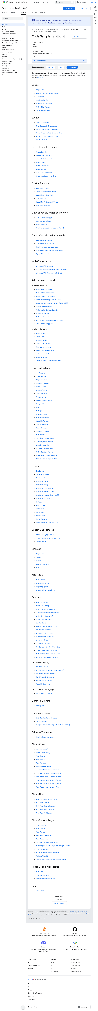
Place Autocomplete (42, 839)
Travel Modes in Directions (45, 677)
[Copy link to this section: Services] (43, 597)
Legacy (42, 12)
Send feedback (79, 37)
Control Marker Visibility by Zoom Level (49, 317)
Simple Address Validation (44, 737)
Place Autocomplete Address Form (47, 787)
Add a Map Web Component (45, 266)
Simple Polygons (41, 393)
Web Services (54, 971)
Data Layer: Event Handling (44, 488)
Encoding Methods (42, 721)
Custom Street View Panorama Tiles (48, 654)
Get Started (69, 8)
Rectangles (39, 411)
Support (73, 968)
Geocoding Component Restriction (47, 613)
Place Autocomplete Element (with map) (49, 773)
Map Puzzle (40, 891)
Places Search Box (42, 849)
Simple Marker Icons (43, 344)
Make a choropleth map (43, 221)
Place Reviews (41, 763)
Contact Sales (75, 965)
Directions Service (42, 667)
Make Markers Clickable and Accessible (49, 320)
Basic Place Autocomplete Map (46, 799)
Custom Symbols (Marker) (44, 442)
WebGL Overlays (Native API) (45, 535)
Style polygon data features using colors (49, 250)
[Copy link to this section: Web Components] (53, 261)
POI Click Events (41, 140)
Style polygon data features (45, 244)
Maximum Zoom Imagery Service (47, 657)
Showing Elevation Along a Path (46, 626)
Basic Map (39, 872)
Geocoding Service (42, 602)
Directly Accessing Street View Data (48, 647)
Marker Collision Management (46, 192)
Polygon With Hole (42, 404)
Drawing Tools (40, 706)
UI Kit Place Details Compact (45, 806)
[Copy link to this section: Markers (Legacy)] (49, 329)
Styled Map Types (42, 198)
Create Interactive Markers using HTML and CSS (52, 303)
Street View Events (42, 640)
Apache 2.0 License (61, 913)
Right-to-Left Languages (44, 103)
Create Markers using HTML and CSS (48, 300)
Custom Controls (41, 169)
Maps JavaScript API (18, 8)
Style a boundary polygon (44, 218)
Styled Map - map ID (42, 188)
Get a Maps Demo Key (43, 20)
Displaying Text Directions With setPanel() (50, 670)
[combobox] (64, 2)
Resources (33, 12)
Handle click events (42, 224)
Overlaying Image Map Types (45, 590)
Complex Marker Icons (43, 347)
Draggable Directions (43, 684)
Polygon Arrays (41, 397)
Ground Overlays (41, 428)
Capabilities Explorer (34, 965)
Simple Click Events (42, 123)
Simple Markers (41, 333)
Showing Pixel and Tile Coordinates (47, 93)
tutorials (40, 78)
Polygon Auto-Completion (44, 400)
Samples (23, 12)
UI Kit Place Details (42, 803)
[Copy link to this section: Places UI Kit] (47, 794)
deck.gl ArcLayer (41, 519)
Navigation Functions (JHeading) (46, 718)
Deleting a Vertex (41, 387)
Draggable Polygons (42, 421)
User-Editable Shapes (43, 418)
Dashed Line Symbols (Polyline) (46, 455)
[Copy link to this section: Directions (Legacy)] (51, 663)
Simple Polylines (41, 380)
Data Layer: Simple (42, 481)
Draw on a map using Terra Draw (46, 459)
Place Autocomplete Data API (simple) (49, 780)
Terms (30, 1007)
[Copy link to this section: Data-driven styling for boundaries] (69, 213)
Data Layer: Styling (42, 485)
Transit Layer (40, 512)
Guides (4, 12)
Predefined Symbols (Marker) (46, 438)
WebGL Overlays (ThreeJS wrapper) (48, 538)
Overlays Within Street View (45, 637)
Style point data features (44, 240)
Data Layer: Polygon (42, 478)
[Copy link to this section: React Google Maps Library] (62, 867)
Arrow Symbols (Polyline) (44, 448)
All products (31, 999)
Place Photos (40, 759)
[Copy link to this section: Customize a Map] (52, 183)
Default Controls (41, 152)
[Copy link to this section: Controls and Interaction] (59, 147)
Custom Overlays (41, 435)
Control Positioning (42, 166)
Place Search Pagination (44, 835)
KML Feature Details (42, 474)
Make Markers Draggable (44, 324)
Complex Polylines (42, 390)
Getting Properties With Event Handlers (49, 133)
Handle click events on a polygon (47, 247)
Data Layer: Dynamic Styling (45, 492)
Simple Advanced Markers (44, 289)
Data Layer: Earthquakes (44, 498)
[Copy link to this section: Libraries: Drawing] (52, 701)
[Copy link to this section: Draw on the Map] (52, 368)
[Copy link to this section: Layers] (41, 466)
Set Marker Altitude (42, 313)
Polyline (38, 561)
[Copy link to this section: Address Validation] (53, 732)
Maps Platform (20, 2)
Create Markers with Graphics (45, 296)
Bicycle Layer (40, 516)
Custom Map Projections (44, 107)
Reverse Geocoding (42, 606)
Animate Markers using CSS (45, 306)
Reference (14, 12)
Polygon (38, 557)
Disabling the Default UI (44, 155)
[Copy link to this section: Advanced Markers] (50, 285)
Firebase (30, 990)
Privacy (36, 1007)
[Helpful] (82, 29)
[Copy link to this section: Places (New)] (47, 744)
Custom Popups (41, 376)
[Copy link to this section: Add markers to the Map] (59, 280)
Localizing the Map (42, 100)
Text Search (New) (42, 749)
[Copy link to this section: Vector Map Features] (56, 530)
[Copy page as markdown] (60, 36)
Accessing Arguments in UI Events (47, 129)
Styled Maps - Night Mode (44, 195)
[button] (12, 27)
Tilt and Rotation (41, 542)
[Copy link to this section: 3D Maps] (43, 549)
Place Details (40, 756)
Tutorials (30, 968)
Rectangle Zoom (41, 414)
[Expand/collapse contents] (42, 42)
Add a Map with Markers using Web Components (52, 269)
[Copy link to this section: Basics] (40, 85)
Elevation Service (41, 623)
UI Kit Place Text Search (44, 813)
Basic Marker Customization (45, 293)
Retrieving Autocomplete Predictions (48, 853)
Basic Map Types (41, 580)
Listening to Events (42, 424)
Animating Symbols (42, 445)
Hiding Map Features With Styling (47, 202)
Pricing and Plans (76, 962)
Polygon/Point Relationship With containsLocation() (53, 725)
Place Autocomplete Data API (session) (49, 784)
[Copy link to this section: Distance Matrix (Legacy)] (56, 690)
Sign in (93, 2)
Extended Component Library (45, 879)
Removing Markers (42, 340)
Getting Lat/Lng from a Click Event (47, 136)
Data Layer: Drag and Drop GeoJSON (48, 495)
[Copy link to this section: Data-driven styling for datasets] (67, 235)
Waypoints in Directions (44, 680)
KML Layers (40, 471)
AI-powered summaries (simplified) (48, 770)
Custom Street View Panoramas (46, 650)
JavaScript (72, 67)
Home (33, 29)
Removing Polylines (42, 383)
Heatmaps (39, 502)
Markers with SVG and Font (45, 350)
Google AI (31, 996)
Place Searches (41, 825)
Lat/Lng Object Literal (43, 110)
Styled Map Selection (43, 205)
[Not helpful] (85, 29)
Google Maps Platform (51, 29)
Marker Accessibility (42, 354)
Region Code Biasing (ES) (44, 616)
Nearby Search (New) (43, 753)
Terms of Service (76, 971)
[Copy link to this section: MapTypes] (45, 575)
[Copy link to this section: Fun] (38, 886)
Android (50, 67)
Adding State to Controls (44, 173)
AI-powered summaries (43, 766)
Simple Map (40, 90)
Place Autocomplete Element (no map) (48, 777)
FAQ (29, 962)
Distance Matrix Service (44, 693)
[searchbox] (12, 18)
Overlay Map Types (42, 583)
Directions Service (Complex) (45, 674)
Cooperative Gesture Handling (46, 176)
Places (38, 568)
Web (4, 8)
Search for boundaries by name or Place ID (50, 228)
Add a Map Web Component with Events (49, 273)
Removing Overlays (42, 431)
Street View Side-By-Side (44, 633)
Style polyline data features (45, 254)
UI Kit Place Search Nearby (45, 809)
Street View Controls (43, 643)
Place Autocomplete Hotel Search (47, 842)
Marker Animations (42, 357)
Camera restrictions (42, 564)
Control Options (41, 162)
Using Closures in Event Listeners (47, 126)
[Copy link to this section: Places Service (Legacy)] (58, 820)
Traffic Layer (40, 509)
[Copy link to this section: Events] (41, 118)
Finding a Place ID (42, 856)
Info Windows (40, 373)
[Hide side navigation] (23, 1007)
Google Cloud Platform (35, 993)
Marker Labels (40, 337)
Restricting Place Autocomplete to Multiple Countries (53, 846)
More (44, 2)
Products (37, 2)
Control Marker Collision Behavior (47, 310)
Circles (38, 407)
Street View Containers (43, 630)
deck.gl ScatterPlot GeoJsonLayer (47, 522)
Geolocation (40, 97)
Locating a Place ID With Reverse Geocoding (51, 859)
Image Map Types (42, 587)
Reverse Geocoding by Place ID (46, 609)
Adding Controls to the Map (45, 159)
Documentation (64, 29)
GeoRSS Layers (41, 505)
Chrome (30, 987)
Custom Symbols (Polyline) (45, 452)
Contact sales (83, 8)
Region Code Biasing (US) (44, 619)
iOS (61, 67)
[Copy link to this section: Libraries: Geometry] (54, 713)
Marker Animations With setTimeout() (48, 361)
